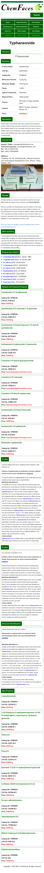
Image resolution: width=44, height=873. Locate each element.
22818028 (5, 638)
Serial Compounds (22, 26)
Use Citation (36, 31)
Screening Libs (7, 26)
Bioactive (36, 26)
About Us (8, 31)
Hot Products (36, 22)
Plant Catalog (22, 31)
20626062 (5, 561)
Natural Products (22, 22)
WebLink (30, 473)
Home (8, 22)
